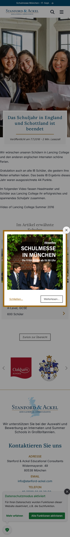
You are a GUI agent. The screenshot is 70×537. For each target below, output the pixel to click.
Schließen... (16, 298)
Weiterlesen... (52, 298)
